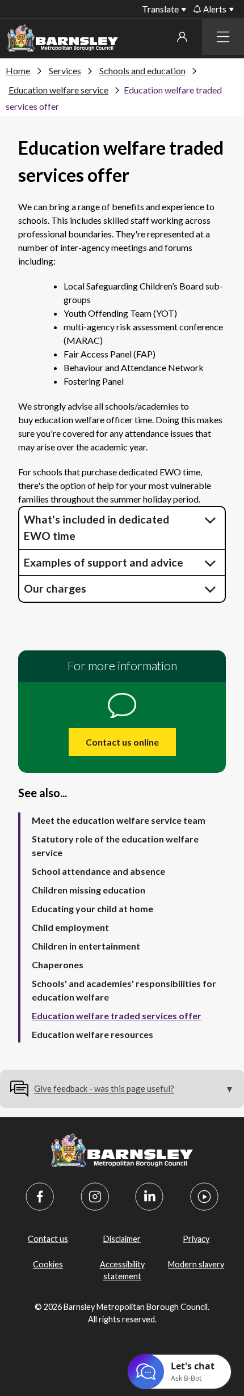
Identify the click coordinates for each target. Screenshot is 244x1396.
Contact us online (122, 742)
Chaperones (57, 964)
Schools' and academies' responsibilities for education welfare (124, 990)
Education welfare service (58, 89)
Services (65, 70)
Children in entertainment (86, 945)
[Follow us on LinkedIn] (149, 1196)
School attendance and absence (98, 871)
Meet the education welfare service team (118, 820)
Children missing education (88, 889)
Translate (160, 8)
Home (18, 70)
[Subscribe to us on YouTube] (204, 1196)
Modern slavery (196, 1264)
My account (182, 37)
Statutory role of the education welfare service (115, 845)
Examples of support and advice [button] (103, 562)
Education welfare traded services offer (116, 1015)
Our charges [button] (56, 588)
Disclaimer (122, 1239)
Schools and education (142, 70)
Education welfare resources (92, 1034)
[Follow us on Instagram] (95, 1196)
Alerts (214, 9)
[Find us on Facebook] (40, 1196)
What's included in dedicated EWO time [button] (96, 527)
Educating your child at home (92, 908)
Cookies (48, 1264)
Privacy (196, 1239)
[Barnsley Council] (62, 40)
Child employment (70, 927)
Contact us (48, 1239)
